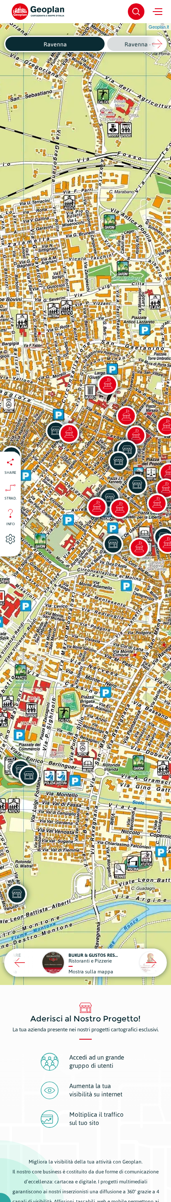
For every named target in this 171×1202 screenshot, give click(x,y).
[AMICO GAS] (28, 775)
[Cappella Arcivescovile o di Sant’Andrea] (119, 508)
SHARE (10, 472)
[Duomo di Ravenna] (96, 506)
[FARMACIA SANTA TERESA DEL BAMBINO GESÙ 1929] (112, 543)
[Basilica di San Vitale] (126, 415)
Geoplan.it (159, 26)
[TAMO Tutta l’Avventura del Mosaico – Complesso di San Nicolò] (139, 547)
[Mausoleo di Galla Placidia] (107, 384)
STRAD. (11, 498)
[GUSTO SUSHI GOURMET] (136, 484)
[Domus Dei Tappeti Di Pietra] (68, 433)
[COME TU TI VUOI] (16, 893)
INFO (10, 523)
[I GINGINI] (118, 461)
